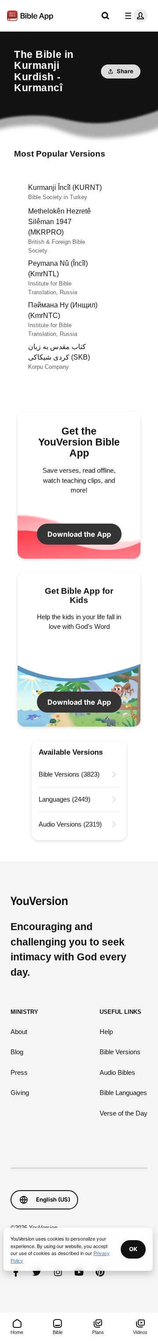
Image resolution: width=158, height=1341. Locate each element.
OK (133, 1248)
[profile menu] (134, 16)
